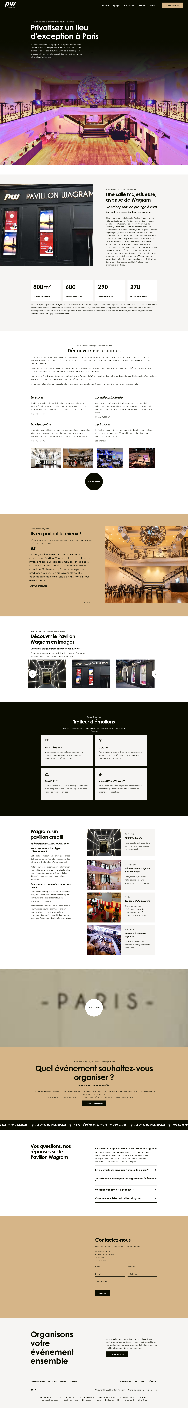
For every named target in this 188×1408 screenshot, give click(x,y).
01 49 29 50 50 (101, 1260)
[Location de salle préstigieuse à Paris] (110, 458)
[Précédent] (32, 674)
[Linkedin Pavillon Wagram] (32, 1389)
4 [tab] (89, 602)
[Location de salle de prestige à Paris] (10, 5)
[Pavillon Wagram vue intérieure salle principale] (94, 674)
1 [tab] (82, 602)
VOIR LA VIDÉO (94, 1008)
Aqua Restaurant (66, 1397)
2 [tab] (84, 602)
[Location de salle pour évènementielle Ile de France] (142, 458)
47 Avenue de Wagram (105, 1254)
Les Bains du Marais (107, 1397)
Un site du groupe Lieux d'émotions (142, 1390)
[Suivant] (155, 674)
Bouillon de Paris (71, 1400)
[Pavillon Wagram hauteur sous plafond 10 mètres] (138, 674)
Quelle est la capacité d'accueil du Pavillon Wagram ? (126, 1148)
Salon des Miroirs (127, 1397)
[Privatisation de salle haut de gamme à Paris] (46, 458)
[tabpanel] (61, 576)
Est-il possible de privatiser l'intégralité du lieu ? (122, 1170)
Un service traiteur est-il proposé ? (114, 1189)
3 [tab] (87, 602)
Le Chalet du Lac (47, 1397)
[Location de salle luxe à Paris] (78, 458)
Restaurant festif (112, 1400)
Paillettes (142, 1397)
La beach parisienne (51, 1400)
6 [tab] (93, 602)
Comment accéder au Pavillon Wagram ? (119, 1198)
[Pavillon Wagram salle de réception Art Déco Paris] (50, 674)
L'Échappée (87, 1400)
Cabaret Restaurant (86, 1397)
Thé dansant (128, 1400)
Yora (99, 1400)
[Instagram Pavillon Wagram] (35, 1389)
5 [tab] (91, 602)
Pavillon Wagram (117, 1390)
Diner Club (142, 1400)
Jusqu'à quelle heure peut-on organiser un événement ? (126, 1179)
